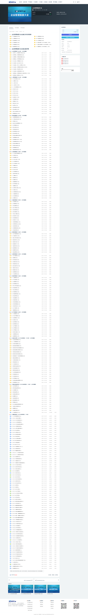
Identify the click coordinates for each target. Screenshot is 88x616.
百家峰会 (41, 604)
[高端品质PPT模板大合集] (40, 589)
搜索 (62, 68)
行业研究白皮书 (29, 604)
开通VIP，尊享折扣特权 (70, 37)
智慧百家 (40, 614)
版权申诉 (52, 606)
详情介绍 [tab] (11, 27)
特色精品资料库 (29, 606)
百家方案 (41, 602)
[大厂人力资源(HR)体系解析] (14, 589)
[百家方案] (33, 9)
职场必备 (17, 31)
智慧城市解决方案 (65, 60)
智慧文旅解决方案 (65, 63)
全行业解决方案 (29, 602)
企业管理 (20, 31)
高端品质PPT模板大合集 (38, 593)
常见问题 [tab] (23, 27)
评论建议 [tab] (17, 27)
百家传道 (41, 606)
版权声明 (52, 604)
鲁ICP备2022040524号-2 (50, 614)
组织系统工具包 (50, 593)
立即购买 (70, 34)
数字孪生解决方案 (65, 58)
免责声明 (52, 602)
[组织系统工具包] (53, 589)
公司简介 (52, 608)
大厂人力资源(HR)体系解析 (12, 593)
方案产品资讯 (30, 610)
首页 (14, 31)
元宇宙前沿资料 (29, 608)
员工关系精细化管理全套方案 (26, 593)
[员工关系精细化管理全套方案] (27, 589)
